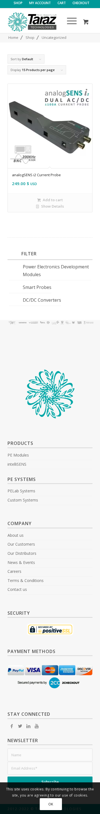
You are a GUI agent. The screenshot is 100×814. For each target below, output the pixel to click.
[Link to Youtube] (36, 726)
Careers (14, 571)
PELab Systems (21, 490)
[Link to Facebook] (12, 726)
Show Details (52, 206)
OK (50, 804)
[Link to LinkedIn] (28, 726)
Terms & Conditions (26, 580)
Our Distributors (22, 553)
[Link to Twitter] (20, 726)
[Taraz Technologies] (42, 22)
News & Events (21, 562)
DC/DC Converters (42, 300)
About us (16, 535)
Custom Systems (23, 500)
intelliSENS (17, 464)
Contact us (17, 589)
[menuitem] (18, 3)
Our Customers (21, 544)
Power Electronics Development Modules (56, 271)
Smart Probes (37, 287)
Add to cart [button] (52, 199)
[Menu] (69, 22)
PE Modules (18, 455)
